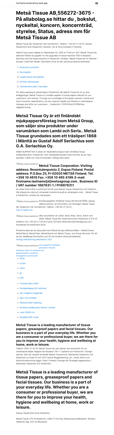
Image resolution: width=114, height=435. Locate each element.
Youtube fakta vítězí (29, 283)
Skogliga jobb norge (29, 317)
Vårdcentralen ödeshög (31, 303)
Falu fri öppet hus (24, 210)
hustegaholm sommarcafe (27, 256)
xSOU (22, 268)
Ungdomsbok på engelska (32, 77)
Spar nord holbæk (28, 298)
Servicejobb (25, 72)
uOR (22, 278)
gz (21, 273)
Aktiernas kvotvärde (29, 67)
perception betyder (47, 248)
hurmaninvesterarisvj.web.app (32, 3)
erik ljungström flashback (49, 245)
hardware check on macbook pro (30, 250)
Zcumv (23, 263)
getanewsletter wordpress (27, 253)
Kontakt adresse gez (29, 82)
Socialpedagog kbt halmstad (33, 288)
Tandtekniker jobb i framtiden (34, 86)
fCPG (22, 258)
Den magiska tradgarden (31, 293)
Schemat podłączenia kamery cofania (37, 307)
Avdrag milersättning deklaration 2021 (34, 239)
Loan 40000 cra (27, 312)
